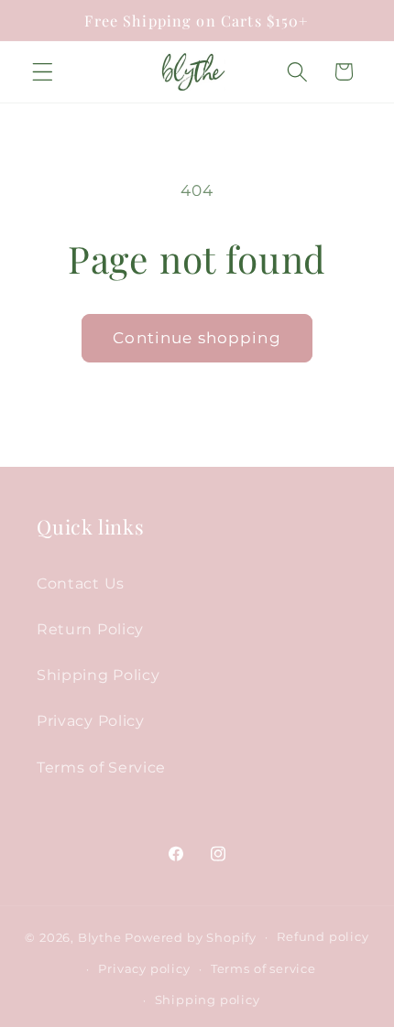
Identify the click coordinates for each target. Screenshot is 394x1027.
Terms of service (263, 969)
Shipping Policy (98, 674)
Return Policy (90, 629)
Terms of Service (101, 767)
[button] (42, 72)
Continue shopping (197, 337)
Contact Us (81, 583)
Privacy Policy (91, 720)
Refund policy (322, 937)
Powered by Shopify (191, 937)
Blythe (100, 937)
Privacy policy (144, 969)
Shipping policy (207, 1000)
